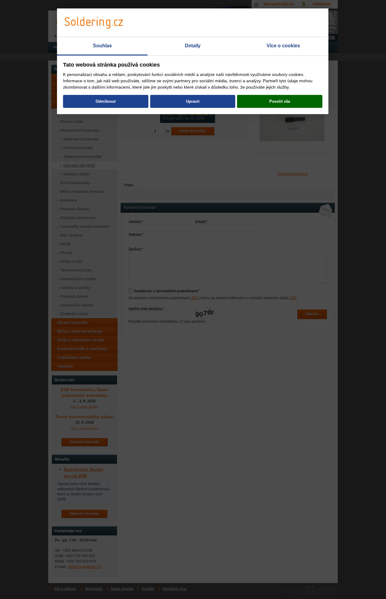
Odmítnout (105, 101)
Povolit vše (279, 101)
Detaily (193, 45)
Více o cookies (283, 45)
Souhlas (102, 45)
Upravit (192, 101)
